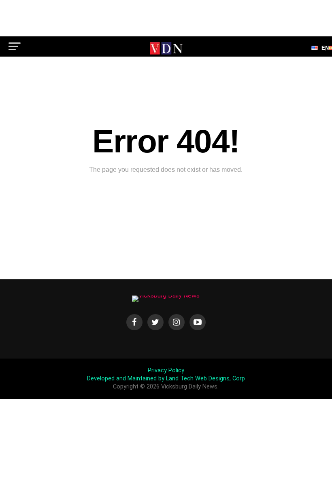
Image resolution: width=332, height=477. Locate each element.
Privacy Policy (166, 370)
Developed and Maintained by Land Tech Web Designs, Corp (166, 378)
